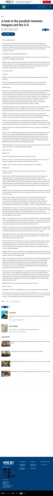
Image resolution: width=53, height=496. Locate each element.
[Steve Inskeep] (4, 328)
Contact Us (32, 461)
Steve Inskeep (14, 29)
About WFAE (22, 461)
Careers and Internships (22, 469)
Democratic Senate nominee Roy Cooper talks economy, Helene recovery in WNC (30, 361)
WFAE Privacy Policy (45, 461)
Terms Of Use (44, 464)
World (2, 16)
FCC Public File (33, 468)
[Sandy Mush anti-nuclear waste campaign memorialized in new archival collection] (5, 374)
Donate (47, 2)
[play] (4, 7)
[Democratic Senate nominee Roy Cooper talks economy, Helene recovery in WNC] (5, 364)
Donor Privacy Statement (33, 465)
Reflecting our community (23, 465)
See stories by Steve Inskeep (17, 332)
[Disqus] (26, 403)
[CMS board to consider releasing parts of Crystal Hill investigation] (5, 354)
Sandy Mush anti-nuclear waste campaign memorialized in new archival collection (30, 371)
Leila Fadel (8, 29)
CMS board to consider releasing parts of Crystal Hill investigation (27, 351)
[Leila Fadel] (4, 315)
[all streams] (51, 7)
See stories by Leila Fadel (16, 320)
